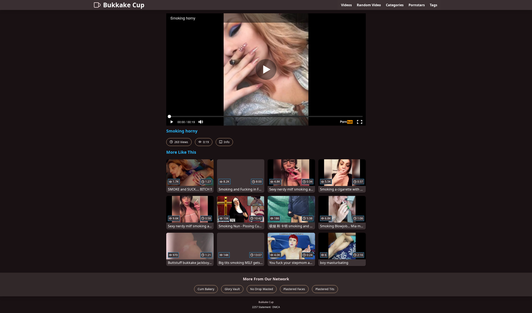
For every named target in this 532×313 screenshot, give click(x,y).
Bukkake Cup (123, 5)
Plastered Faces (294, 289)
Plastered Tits (324, 289)
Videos (346, 5)
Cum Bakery (206, 289)
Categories (395, 5)
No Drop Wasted (261, 289)
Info (226, 142)
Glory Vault (232, 289)
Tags (433, 5)
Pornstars (417, 5)
